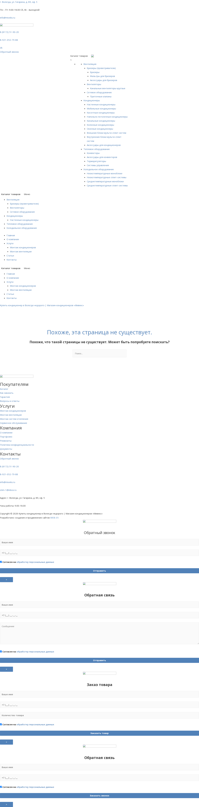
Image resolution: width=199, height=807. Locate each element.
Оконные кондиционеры (100, 128)
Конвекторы (93, 153)
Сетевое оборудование (99, 92)
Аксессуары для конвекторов (102, 157)
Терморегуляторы (96, 161)
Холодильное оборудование (98, 169)
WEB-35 (54, 517)
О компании (13, 239)
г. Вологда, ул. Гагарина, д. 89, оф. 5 (18, 1)
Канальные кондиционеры (101, 120)
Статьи (10, 255)
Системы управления (98, 165)
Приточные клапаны (100, 96)
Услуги (10, 243)
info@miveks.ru (7, 17)
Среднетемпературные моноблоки (105, 181)
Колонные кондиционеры (100, 124)
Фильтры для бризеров (102, 76)
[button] (9, 51)
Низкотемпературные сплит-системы (106, 177)
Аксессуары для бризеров (103, 80)
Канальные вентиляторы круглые (107, 88)
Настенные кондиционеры (101, 104)
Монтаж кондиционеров (23, 247)
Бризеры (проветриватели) (101, 68)
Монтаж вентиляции (21, 251)
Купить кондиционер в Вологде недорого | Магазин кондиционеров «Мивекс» (42, 305)
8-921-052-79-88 (9, 39)
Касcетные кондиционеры (101, 112)
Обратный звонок (9, 458)
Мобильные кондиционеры (101, 108)
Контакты (12, 259)
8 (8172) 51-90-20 (9, 32)
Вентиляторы (94, 84)
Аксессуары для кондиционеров (104, 145)
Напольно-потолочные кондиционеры (107, 116)
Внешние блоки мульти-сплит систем (106, 132)
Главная (11, 235)
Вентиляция (89, 64)
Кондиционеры (91, 100)
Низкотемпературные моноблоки (104, 173)
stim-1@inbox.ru (8, 490)
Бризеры (95, 72)
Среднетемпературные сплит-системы (107, 185)
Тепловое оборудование (96, 149)
